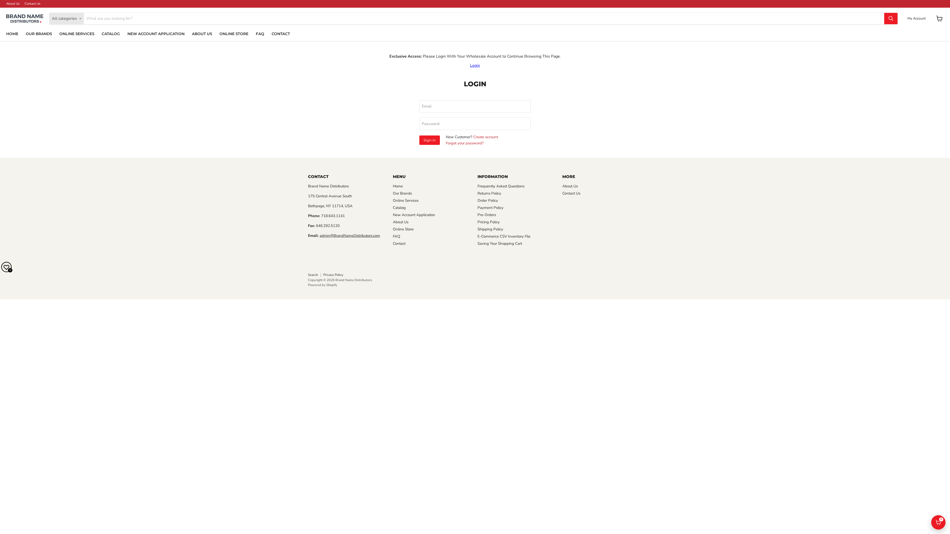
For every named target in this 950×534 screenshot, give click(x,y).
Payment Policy (490, 207)
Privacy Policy (333, 275)
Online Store (233, 33)
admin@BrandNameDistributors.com (350, 235)
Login (475, 65)
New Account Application (156, 33)
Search (313, 275)
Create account (485, 136)
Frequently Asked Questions (500, 186)
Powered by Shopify (322, 285)
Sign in (430, 140)
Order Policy (487, 200)
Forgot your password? (465, 143)
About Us (13, 4)
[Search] (891, 18)
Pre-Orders (486, 214)
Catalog (111, 33)
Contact (281, 33)
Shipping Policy (490, 229)
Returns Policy (489, 193)
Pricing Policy (488, 222)
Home (12, 33)
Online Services (76, 33)
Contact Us (32, 4)
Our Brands (39, 33)
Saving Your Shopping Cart (499, 243)
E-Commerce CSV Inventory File (503, 236)
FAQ (260, 33)
